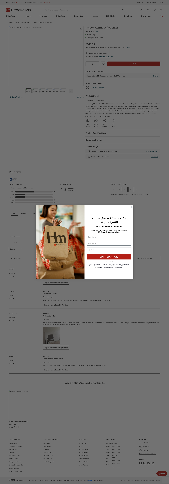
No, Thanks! (109, 261)
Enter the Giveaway (109, 256)
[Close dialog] (132, 207)
